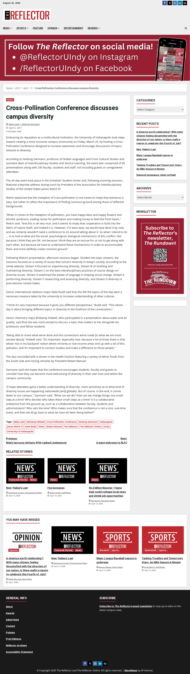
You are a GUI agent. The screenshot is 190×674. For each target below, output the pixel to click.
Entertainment (73, 28)
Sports (21, 28)
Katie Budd (30, 426)
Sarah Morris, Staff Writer (154, 567)
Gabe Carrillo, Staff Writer (60, 492)
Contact (10, 626)
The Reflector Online (90, 426)
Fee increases (56, 487)
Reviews (93, 28)
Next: (111, 440)
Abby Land (19, 421)
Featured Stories (18, 479)
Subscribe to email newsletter (125, 606)
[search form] (186, 28)
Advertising (12, 619)
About (9, 606)
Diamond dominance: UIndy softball (156, 175)
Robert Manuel (54, 426)
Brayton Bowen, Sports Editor (111, 567)
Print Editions (13, 639)
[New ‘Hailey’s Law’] (25, 470)
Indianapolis (106, 421)
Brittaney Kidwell (36, 421)
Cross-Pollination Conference (62, 421)
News (6, 28)
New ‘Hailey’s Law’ (17, 487)
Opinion (52, 28)
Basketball (150, 550)
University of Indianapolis (20, 431)
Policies (10, 632)
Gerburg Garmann (88, 421)
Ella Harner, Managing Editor (103, 500)
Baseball (104, 550)
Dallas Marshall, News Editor (20, 579)
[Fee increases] (67, 470)
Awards (10, 613)
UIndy (106, 426)
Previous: (36, 440)
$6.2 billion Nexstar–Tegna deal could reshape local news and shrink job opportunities (107, 491)
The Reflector (71, 426)
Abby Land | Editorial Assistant (24, 124)
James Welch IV (15, 426)
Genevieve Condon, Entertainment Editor (25, 492)
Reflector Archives (16, 645)
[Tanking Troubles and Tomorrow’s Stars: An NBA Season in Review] (163, 540)
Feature (38, 28)
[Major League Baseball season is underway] (117, 540)
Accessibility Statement (19, 652)
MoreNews (131, 670)
